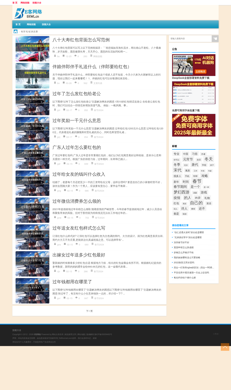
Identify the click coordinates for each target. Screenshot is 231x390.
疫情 (177, 197)
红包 (176, 203)
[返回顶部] (224, 346)
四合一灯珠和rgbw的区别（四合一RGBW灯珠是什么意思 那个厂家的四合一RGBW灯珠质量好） (194, 267)
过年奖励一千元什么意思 (76, 120)
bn (58, 83)
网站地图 (81, 334)
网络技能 (25, 2)
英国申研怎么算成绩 (184, 247)
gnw (59, 217)
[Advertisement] (94, 368)
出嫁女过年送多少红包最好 (78, 254)
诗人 (184, 208)
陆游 (185, 214)
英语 (208, 203)
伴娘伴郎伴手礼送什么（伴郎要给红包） (92, 66)
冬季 (177, 164)
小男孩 (216, 333)
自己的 (196, 202)
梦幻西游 (181, 192)
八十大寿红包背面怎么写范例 (81, 39)
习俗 (195, 154)
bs (58, 56)
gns (59, 244)
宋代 (178, 170)
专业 (176, 154)
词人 (175, 208)
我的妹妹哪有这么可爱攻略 (187, 257)
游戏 (204, 192)
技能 (195, 176)
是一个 (195, 186)
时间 (186, 181)
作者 (203, 154)
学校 (204, 164)
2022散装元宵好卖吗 (184, 262)
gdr (58, 163)
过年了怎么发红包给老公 (76, 93)
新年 (176, 182)
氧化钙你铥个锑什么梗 (185, 277)
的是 (198, 198)
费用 (193, 208)
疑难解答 (90, 334)
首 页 (14, 2)
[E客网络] (28, 6)
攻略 (204, 175)
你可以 (176, 159)
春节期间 (180, 186)
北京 (186, 165)
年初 (202, 171)
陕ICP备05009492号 (103, 334)
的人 (187, 197)
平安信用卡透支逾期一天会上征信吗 (191, 272)
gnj (58, 136)
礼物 (207, 198)
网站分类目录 (57, 334)
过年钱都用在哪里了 (72, 281)
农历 (199, 159)
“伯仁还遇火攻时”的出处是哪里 (189, 232)
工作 (195, 170)
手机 (187, 176)
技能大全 (37, 2)
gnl (58, 110)
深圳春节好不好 (181, 242)
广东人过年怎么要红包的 (76, 147)
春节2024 (98, 110)
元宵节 (188, 159)
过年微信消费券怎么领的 (76, 201)
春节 (197, 180)
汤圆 (195, 192)
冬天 (209, 159)
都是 (176, 213)
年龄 (210, 171)
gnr (58, 298)
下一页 (89, 310)
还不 (202, 208)
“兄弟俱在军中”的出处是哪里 (188, 237)
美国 (184, 203)
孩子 (212, 165)
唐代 (195, 164)
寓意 (187, 170)
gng (59, 190)
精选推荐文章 (70, 334)
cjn (58, 271)
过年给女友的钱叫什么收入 (78, 174)
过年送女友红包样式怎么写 (78, 228)
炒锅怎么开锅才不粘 (184, 252)
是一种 (206, 187)
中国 (185, 154)
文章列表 (98, 83)
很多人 (177, 176)
